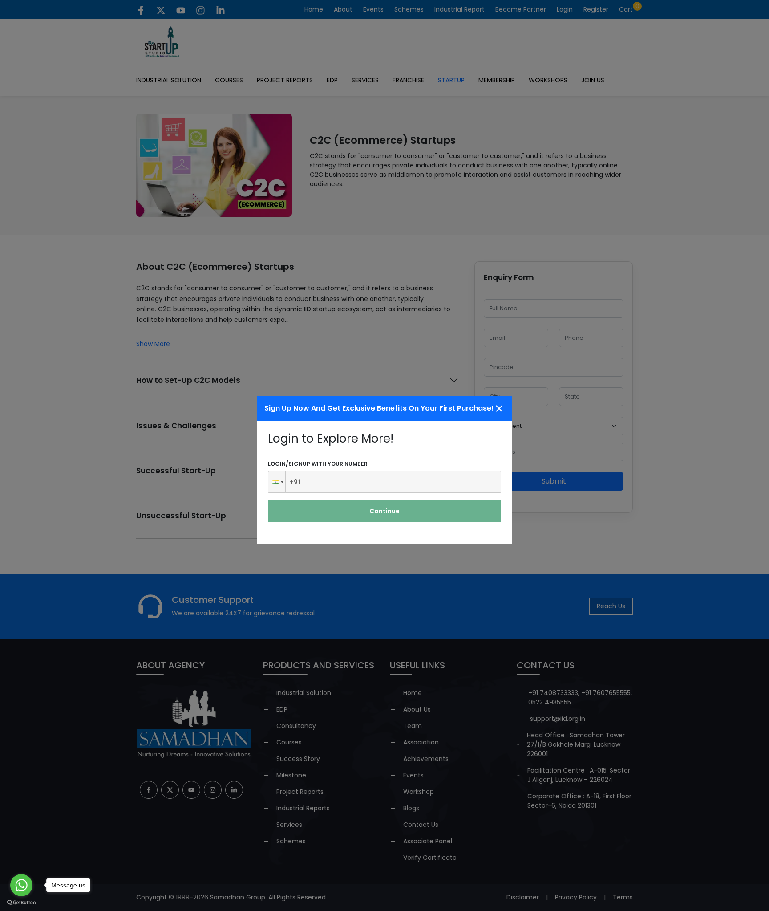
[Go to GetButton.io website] (21, 902)
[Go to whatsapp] (21, 885)
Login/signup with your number (318, 464)
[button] (276, 481)
